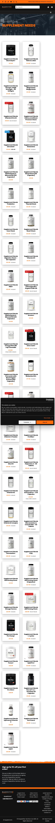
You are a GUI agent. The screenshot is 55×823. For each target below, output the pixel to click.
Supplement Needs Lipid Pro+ (31, 662)
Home (3, 21)
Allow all (45, 422)
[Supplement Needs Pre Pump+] (11, 619)
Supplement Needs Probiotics (11, 203)
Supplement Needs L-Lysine (31, 635)
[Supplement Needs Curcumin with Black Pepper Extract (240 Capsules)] (11, 359)
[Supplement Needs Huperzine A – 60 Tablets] (31, 447)
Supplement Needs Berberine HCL (31, 375)
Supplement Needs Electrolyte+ (11, 60)
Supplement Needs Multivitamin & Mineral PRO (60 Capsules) (11, 174)
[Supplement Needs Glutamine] (31, 130)
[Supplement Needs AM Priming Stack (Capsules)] (31, 564)
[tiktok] (8, 1)
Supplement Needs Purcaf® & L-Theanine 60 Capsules (31, 690)
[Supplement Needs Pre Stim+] (11, 673)
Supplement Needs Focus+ (11, 662)
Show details (47, 418)
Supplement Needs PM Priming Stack (11, 579)
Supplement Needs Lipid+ (11, 748)
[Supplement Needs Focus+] (11, 646)
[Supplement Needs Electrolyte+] (11, 44)
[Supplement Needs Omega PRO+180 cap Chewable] (11, 329)
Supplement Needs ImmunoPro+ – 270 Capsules (31, 492)
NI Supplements (7, 820)
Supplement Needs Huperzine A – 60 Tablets (31, 464)
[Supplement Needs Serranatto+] (11, 537)
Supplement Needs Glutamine (31, 146)
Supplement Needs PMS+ (11, 286)
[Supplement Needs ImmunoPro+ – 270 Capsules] (31, 476)
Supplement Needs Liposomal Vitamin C (11, 720)
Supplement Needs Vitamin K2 (11, 491)
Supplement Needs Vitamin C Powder (11, 436)
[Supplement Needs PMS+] (11, 270)
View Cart (38, 1)
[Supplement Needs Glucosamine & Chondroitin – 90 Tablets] (31, 506)
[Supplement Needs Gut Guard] (31, 704)
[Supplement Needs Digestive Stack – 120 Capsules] (11, 241)
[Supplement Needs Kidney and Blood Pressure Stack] (31, 101)
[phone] (16, 1)
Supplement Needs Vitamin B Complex (11, 522)
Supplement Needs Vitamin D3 (31, 257)
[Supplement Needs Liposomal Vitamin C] (11, 704)
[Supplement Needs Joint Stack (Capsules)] (31, 391)
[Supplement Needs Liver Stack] (11, 214)
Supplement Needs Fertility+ (31, 436)
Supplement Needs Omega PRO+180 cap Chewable (11, 345)
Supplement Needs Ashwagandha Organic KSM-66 (31, 286)
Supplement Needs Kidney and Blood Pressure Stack (31, 118)
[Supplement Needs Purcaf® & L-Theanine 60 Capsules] (31, 673)
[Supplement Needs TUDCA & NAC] (31, 44)
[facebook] (2, 1)
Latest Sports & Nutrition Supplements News (47, 795)
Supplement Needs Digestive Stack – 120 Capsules (11, 258)
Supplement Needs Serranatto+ (11, 552)
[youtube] (11, 1)
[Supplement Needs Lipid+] (11, 732)
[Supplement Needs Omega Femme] (11, 592)
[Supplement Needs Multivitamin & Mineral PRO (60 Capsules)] (11, 157)
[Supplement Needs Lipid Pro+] (31, 646)
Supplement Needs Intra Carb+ (31, 345)
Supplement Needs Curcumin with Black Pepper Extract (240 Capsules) (11, 377)
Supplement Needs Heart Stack (31, 230)
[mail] (13, 1)
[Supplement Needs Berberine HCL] (31, 359)
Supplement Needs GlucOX (11, 463)
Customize (26, 422)
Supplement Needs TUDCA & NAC (31, 60)
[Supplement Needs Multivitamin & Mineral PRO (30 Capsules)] (11, 299)
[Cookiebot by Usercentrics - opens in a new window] (47, 400)
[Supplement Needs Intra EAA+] (11, 130)
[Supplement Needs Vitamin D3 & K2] (11, 101)
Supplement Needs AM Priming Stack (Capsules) (31, 580)
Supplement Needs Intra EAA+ (11, 146)
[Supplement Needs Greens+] (31, 299)
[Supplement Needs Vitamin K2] (11, 476)
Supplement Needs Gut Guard (31, 719)
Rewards (43, 1)
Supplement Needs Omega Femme (11, 608)
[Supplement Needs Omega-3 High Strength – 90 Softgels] (11, 71)
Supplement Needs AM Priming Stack (31, 608)
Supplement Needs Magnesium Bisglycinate (31, 87)
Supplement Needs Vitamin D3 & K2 (11, 117)
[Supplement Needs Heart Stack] (31, 214)
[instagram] (5, 1)
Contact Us (50, 1)
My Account (32, 1)
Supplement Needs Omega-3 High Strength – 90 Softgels (11, 88)
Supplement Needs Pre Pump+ (11, 635)
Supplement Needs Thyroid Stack (31, 203)
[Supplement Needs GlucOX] (11, 447)
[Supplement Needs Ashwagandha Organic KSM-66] (31, 270)
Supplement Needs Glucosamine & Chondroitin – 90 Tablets (31, 523)
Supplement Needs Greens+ (31, 314)
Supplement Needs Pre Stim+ (11, 689)
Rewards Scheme (47, 810)
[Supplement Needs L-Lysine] (31, 619)
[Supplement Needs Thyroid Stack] (31, 187)
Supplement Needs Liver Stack (11, 230)
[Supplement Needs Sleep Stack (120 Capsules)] (31, 157)
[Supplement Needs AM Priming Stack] (31, 592)
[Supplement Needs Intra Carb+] (31, 329)
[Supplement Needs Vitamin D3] (31, 241)
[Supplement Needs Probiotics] (11, 187)
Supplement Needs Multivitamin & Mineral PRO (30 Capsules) (11, 316)
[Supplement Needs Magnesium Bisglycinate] (31, 71)
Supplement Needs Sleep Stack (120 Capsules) (31, 173)
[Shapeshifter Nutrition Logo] (7, 6)
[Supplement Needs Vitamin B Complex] (11, 506)
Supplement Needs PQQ (31, 552)
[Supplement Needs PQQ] (31, 537)
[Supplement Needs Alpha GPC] (11, 391)
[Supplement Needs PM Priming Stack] (11, 564)
